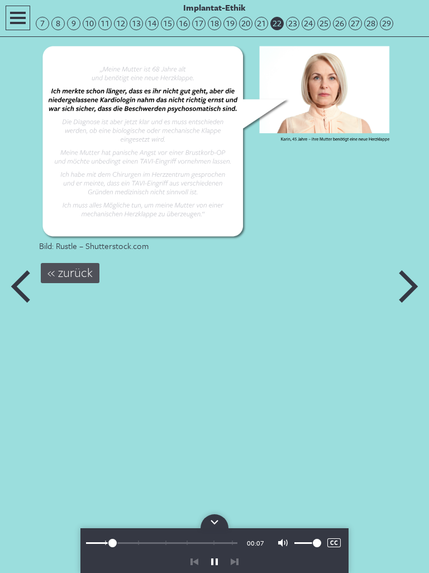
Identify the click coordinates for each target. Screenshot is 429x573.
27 (355, 23)
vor (235, 562)
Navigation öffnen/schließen (18, 18)
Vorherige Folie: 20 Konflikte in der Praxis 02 (21, 286)
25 (324, 23)
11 (105, 23)
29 (386, 23)
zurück (194, 562)
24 (308, 23)
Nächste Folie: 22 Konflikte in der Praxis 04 (408, 286)
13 (136, 23)
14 (151, 23)
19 (230, 23)
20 (245, 23)
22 (277, 23)
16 (183, 23)
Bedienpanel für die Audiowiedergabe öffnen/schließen (214, 521)
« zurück (70, 272)
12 (120, 23)
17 (198, 23)
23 (292, 23)
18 (214, 23)
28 (370, 23)
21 (261, 23)
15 (167, 23)
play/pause (214, 562)
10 (89, 23)
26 (339, 23)
